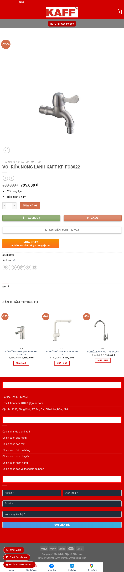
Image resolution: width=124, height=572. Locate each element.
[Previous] (2, 340)
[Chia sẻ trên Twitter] (17, 267)
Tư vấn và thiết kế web (49, 558)
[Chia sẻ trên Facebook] (11, 267)
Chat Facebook (18, 557)
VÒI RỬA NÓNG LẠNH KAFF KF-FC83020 (21, 353)
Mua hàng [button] (21, 363)
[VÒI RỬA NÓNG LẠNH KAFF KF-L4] (62, 327)
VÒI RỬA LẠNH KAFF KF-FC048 (103, 351)
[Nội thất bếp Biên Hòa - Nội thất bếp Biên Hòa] (62, 12)
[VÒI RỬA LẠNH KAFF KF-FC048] (103, 327)
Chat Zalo (15, 549)
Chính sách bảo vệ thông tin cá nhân (23, 468)
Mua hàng (30, 205)
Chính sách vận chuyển (15, 456)
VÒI (39, 162)
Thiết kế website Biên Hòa (73, 558)
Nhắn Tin (51, 570)
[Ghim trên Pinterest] (28, 267)
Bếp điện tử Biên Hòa (71, 554)
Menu (11, 570)
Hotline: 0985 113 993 (15, 397)
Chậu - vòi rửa (26, 162)
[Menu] (4, 12)
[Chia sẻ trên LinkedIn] (34, 267)
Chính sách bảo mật (13, 444)
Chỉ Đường (92, 570)
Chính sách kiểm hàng (15, 462)
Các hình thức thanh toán (16, 431)
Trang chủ (8, 162)
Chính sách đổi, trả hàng (16, 450)
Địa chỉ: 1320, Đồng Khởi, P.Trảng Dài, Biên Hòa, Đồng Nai (35, 409)
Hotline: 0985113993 (21, 564)
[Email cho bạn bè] (23, 267)
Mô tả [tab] (5, 287)
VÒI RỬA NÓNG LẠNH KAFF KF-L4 (62, 353)
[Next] (121, 340)
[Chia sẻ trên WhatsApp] (5, 267)
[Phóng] (7, 150)
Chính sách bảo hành (14, 437)
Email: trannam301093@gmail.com (22, 403)
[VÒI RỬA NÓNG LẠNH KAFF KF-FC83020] (21, 327)
